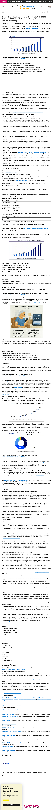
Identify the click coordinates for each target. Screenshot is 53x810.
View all (50, 1)
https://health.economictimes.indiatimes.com (12, 507)
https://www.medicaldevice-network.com (11, 538)
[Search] (42, 12)
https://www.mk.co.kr (6, 394)
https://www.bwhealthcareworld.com (10, 621)
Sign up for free (11, 804)
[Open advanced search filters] (44, 12)
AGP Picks (3, 1)
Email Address (6, 800)
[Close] (20, 785)
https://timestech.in (40, 475)
